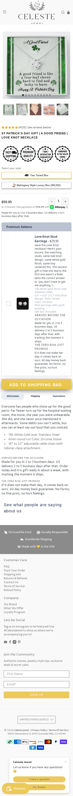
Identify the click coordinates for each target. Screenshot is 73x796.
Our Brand (10, 604)
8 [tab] (43, 95)
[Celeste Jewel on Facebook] (10, 643)
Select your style (11, 168)
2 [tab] (26, 95)
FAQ (6, 566)
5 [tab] (35, 95)
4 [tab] (32, 95)
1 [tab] (23, 95)
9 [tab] (46, 95)
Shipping (35, 396)
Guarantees (59, 396)
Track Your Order (14, 570)
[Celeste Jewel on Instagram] (14, 643)
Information (13, 396)
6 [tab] (37, 95)
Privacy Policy (39, 730)
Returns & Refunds (15, 578)
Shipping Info (12, 574)
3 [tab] (29, 95)
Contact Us (11, 582)
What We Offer (14, 608)
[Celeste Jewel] (36, 12)
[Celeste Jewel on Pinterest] (19, 643)
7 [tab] (40, 95)
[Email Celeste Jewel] (5, 643)
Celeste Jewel (21, 730)
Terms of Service (14, 586)
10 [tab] (49, 95)
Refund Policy (12, 590)
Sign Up (36, 695)
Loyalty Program (14, 612)
